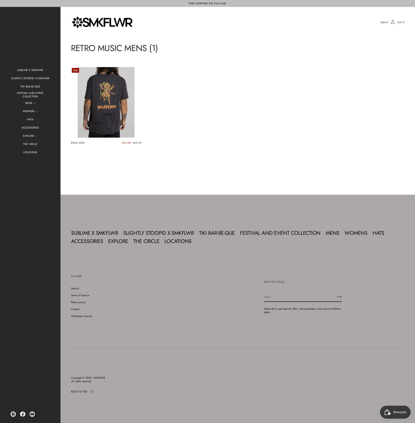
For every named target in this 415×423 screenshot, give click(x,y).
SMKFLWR (99, 378)
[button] (384, 22)
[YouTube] (32, 414)
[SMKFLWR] (102, 22)
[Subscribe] (339, 296)
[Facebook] (22, 414)
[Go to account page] (392, 23)
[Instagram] (13, 414)
